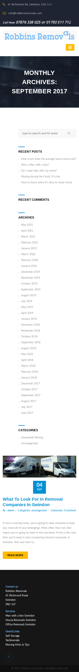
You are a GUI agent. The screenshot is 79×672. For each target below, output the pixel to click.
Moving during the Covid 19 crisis (40, 176)
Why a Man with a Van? (35, 165)
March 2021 (28, 236)
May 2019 (27, 307)
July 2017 (27, 407)
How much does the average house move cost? (48, 159)
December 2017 (30, 383)
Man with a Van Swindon (20, 616)
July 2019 (27, 301)
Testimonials (12, 640)
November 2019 (30, 278)
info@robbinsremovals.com (25, 13)
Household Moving (32, 437)
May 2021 (27, 225)
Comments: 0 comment (63, 510)
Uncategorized (29, 443)
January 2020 (29, 266)
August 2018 (28, 348)
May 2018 (27, 354)
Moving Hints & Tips (17, 645)
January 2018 (29, 377)
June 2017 (27, 413)
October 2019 (29, 283)
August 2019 (28, 295)
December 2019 (30, 272)
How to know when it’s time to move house (46, 182)
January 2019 (29, 319)
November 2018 (30, 330)
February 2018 (29, 372)
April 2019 (27, 313)
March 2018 (28, 366)
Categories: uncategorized (32, 510)
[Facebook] (9, 657)
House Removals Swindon (21, 620)
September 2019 (31, 289)
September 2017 (31, 395)
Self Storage (12, 636)
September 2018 (31, 342)
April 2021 (27, 231)
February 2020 (29, 260)
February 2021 (29, 242)
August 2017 (28, 401)
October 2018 (29, 336)
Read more (15, 555)
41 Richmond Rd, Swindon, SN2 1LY (29, 4)
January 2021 (29, 248)
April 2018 (27, 360)
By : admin (8, 510)
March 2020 (28, 254)
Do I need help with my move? (39, 171)
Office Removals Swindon (21, 624)
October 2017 (29, 389)
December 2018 (30, 325)
